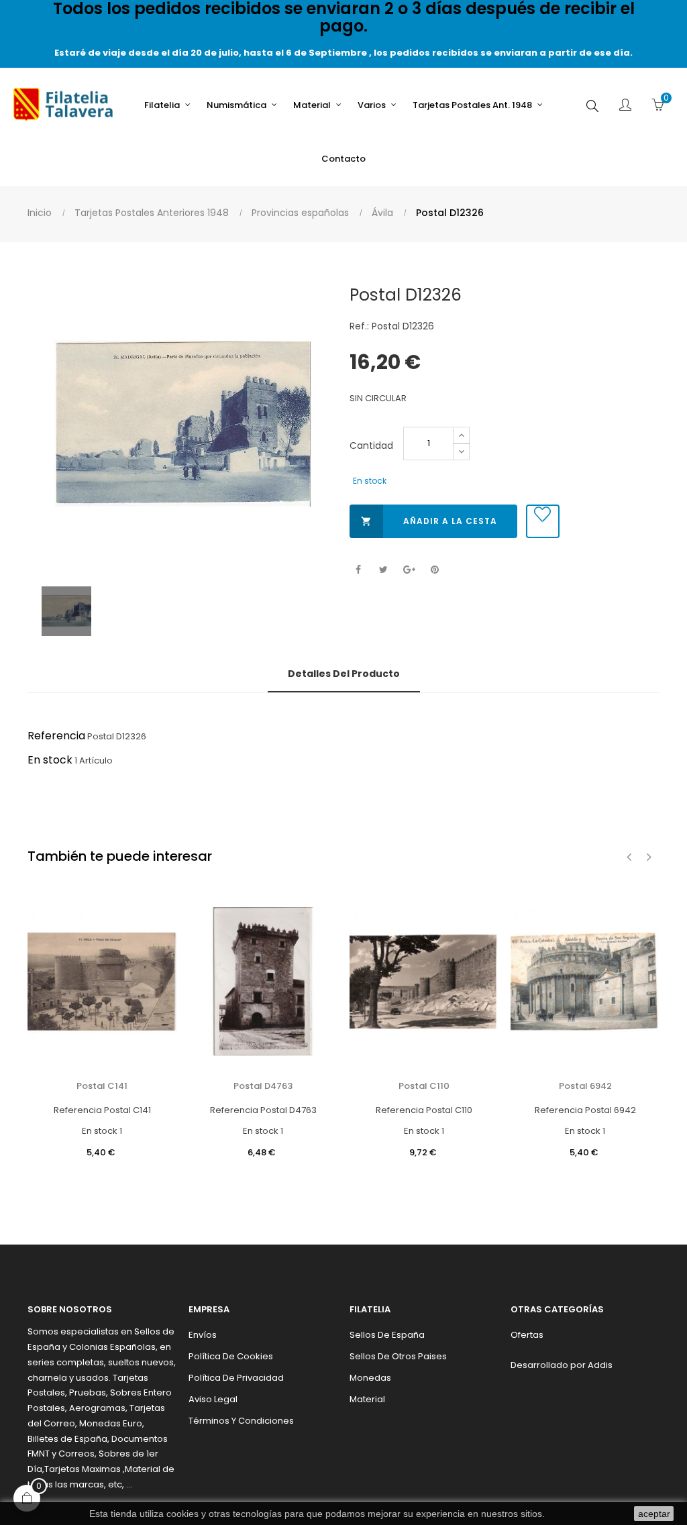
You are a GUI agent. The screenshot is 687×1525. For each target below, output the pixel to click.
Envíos (203, 1334)
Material (367, 1399)
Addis (600, 1365)
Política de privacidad (236, 1377)
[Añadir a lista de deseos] (543, 521)
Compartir (358, 570)
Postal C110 (424, 1086)
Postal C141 (101, 1086)
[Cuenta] (625, 106)
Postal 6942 (585, 1086)
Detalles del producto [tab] (344, 673)
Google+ (409, 570)
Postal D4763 (263, 1086)
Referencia (56, 735)
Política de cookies (231, 1356)
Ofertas (527, 1334)
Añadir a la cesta (429, 521)
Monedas (370, 1377)
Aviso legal (213, 1399)
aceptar (654, 1513)
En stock (50, 760)
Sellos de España (387, 1334)
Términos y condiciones (241, 1420)
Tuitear (383, 570)
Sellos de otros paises (398, 1356)
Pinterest (434, 570)
